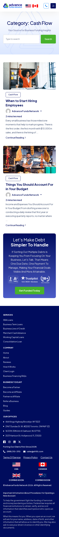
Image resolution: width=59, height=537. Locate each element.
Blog (5, 406)
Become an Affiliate (12, 392)
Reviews (7, 362)
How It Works (9, 367)
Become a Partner (11, 387)
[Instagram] (9, 442)
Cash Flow (13, 94)
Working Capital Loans (13, 337)
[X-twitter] (19, 442)
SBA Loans (8, 320)
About (6, 357)
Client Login (8, 371)
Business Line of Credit (14, 328)
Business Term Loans (13, 324)
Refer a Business (11, 401)
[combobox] (21, 39)
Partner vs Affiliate (11, 396)
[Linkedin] (14, 442)
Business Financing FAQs (14, 376)
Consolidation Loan (12, 341)
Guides (6, 410)
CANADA (42, 469)
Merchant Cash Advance (14, 333)
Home (6, 353)
